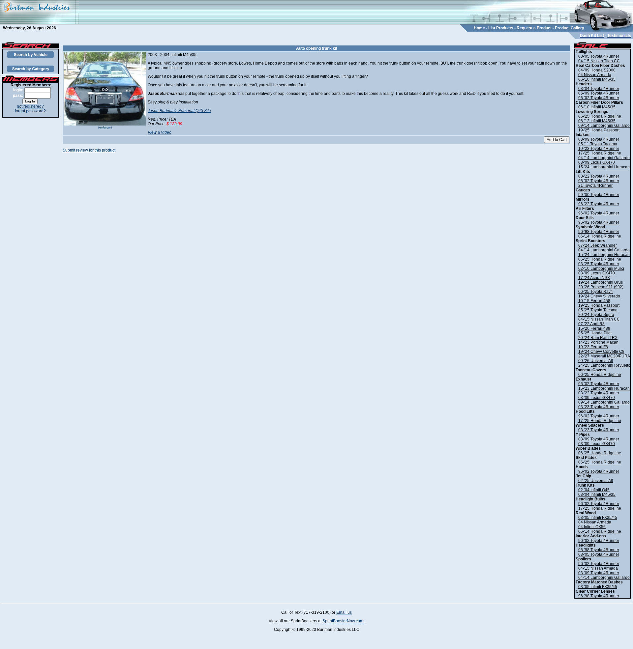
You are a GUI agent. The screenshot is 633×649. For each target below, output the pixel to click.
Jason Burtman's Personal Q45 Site (179, 110)
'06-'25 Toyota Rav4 (595, 291)
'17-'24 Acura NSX (594, 277)
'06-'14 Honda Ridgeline (599, 236)
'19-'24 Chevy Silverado (599, 296)
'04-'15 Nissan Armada (598, 568)
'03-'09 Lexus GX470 (596, 162)
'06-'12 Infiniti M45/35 (597, 121)
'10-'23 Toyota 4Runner (598, 148)
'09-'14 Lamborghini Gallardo (604, 125)
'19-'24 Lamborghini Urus (600, 282)
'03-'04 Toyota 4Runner (598, 88)
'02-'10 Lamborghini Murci (601, 268)
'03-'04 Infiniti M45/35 (597, 494)
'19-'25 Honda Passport (598, 130)
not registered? (30, 106)
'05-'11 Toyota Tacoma (597, 144)
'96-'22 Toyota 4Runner (598, 204)
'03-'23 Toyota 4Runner (598, 407)
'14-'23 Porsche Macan (598, 342)
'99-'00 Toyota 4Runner (598, 194)
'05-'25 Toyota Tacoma (598, 310)
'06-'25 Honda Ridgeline (599, 116)
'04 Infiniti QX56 (592, 526)
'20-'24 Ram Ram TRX (598, 337)
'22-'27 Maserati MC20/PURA (604, 356)
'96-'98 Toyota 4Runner (598, 231)
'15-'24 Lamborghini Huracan (604, 167)
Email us (344, 612)
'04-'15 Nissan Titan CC (599, 61)
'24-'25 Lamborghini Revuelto (604, 365)
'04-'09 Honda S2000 (597, 70)
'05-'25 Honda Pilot (595, 333)
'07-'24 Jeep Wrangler (597, 245)
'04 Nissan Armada (594, 74)
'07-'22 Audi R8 (591, 324)
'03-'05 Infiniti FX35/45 (597, 517)
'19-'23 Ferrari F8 (593, 347)
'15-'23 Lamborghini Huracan (604, 388)
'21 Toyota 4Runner (595, 185)
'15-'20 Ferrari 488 (594, 328)
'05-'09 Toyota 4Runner (598, 93)
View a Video (159, 132)
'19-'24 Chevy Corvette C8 (601, 351)
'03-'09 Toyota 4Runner (598, 139)
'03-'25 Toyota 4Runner (598, 264)
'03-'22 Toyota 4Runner (598, 176)
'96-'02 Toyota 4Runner (598, 98)
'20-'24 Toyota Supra (596, 314)
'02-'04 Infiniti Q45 (594, 490)
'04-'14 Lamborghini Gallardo (604, 157)
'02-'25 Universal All (595, 480)
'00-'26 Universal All (595, 360)
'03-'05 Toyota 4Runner (598, 56)
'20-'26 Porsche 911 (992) (600, 287)
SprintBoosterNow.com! (343, 621)
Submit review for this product (89, 150)
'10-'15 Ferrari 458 (594, 300)
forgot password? (30, 111)
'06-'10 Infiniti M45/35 (597, 79)
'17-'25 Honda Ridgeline (599, 153)
